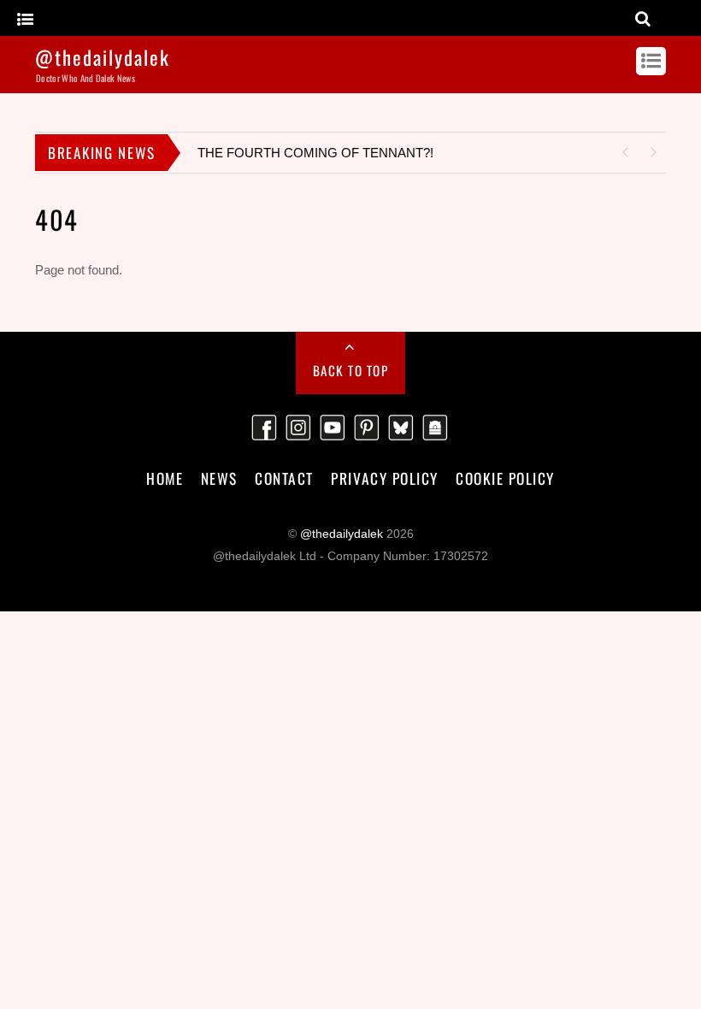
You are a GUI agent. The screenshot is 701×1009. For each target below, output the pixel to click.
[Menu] (25, 20)
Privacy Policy (384, 478)
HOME (164, 478)
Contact (284, 478)
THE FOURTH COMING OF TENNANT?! (315, 152)
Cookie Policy (505, 478)
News (219, 478)
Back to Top (351, 370)
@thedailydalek (341, 534)
